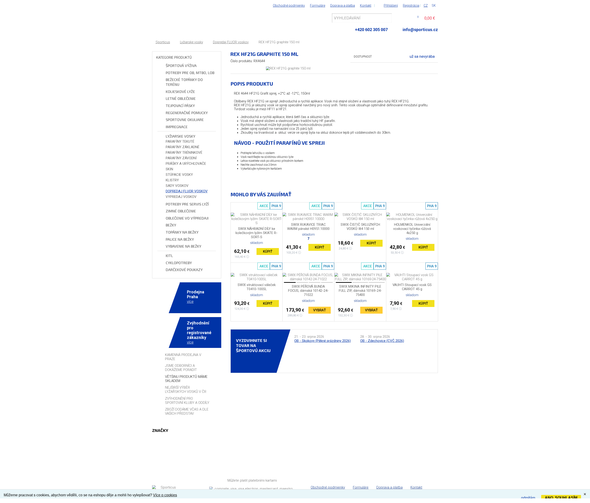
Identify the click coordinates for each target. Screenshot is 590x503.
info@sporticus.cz (420, 29)
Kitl (169, 255)
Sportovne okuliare (185, 119)
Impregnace (177, 126)
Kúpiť (267, 251)
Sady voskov (177, 186)
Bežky (171, 225)
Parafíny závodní (181, 158)
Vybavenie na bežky (183, 246)
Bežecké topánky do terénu (184, 82)
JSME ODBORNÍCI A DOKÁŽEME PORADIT (181, 368)
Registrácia (411, 5)
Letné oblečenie (181, 98)
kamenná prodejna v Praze (183, 357)
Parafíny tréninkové (184, 152)
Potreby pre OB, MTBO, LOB (190, 72)
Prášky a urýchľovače (186, 164)
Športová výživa (181, 65)
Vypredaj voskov (181, 197)
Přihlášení (391, 5)
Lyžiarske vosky (191, 42)
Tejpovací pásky (180, 105)
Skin (169, 169)
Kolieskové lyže (180, 91)
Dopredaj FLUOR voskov (231, 42)
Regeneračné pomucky (187, 112)
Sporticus (163, 42)
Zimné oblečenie (181, 211)
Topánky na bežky (182, 232)
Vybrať (319, 310)
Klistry (172, 180)
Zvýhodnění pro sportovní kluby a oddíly (187, 400)
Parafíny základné (182, 147)
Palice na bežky (180, 239)
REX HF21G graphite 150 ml (279, 42)
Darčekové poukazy (184, 269)
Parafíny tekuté (180, 141)
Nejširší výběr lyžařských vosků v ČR (185, 389)
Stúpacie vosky (179, 175)
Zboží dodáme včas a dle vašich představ (186, 411)
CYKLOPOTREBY (179, 262)
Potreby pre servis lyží (187, 204)
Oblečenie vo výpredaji (187, 218)
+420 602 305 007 (371, 29)
